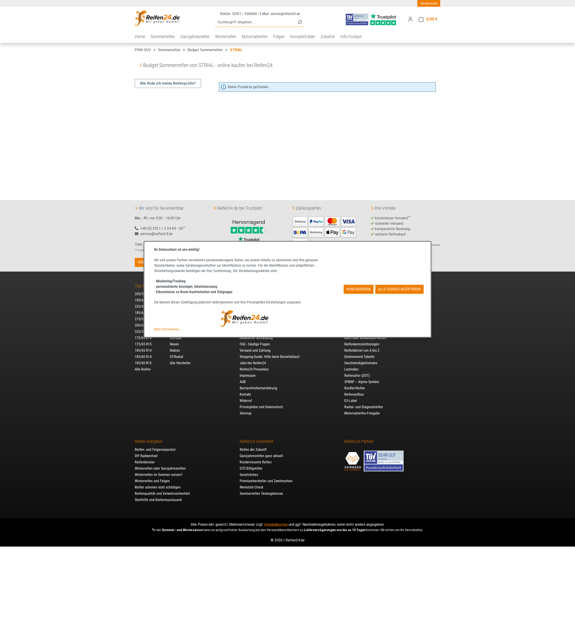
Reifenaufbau (354, 394)
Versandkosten (276, 524)
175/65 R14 (143, 338)
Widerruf (246, 401)
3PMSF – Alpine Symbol (361, 382)
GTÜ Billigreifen (251, 468)
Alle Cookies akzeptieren (399, 289)
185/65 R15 (143, 313)
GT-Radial (176, 357)
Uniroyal (176, 338)
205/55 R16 (143, 294)
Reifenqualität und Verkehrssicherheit (162, 493)
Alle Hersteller (180, 363)
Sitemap (246, 413)
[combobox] (255, 22)
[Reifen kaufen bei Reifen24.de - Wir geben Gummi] (157, 18)
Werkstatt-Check (251, 487)
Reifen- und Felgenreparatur (155, 449)
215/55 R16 (143, 319)
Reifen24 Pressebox (254, 369)
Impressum (248, 375)
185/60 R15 (143, 363)
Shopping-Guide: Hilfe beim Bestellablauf (269, 357)
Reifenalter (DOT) (357, 375)
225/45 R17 (143, 306)
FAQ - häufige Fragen (255, 344)
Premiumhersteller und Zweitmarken (266, 481)
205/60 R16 (143, 325)
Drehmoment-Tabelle (359, 357)
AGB (243, 382)
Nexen (174, 344)
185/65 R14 (143, 350)
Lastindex (351, 369)
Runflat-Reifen (354, 388)
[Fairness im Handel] (353, 459)
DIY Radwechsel (146, 456)
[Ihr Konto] (410, 19)
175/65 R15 (143, 344)
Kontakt (245, 394)
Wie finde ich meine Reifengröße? (168, 83)
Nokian (175, 350)
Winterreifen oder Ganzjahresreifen (160, 468)
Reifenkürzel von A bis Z (361, 350)
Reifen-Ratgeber (149, 441)
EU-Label (350, 401)
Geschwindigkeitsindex (360, 363)
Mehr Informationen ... (168, 329)
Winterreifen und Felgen (152, 481)
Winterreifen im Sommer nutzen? (158, 475)
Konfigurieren (359, 289)
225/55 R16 (143, 331)
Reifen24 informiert (256, 441)
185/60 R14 (143, 357)
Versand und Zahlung (255, 350)
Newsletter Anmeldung (256, 338)
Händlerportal (428, 3)
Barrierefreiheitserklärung (258, 388)
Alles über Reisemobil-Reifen (365, 338)
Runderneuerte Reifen (256, 462)
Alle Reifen (143, 369)
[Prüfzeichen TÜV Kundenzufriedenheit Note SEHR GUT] (384, 459)
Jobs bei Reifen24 (253, 363)
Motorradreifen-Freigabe (362, 413)
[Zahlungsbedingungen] (324, 232)
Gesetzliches (249, 475)
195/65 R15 (143, 300)
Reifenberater (145, 462)
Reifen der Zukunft (253, 449)
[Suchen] (299, 22)
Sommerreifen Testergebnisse (261, 493)
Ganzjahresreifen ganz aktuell (261, 456)
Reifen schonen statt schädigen (158, 487)
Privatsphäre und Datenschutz (261, 407)
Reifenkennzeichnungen (361, 344)
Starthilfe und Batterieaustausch (158, 500)
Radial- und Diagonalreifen (363, 407)
